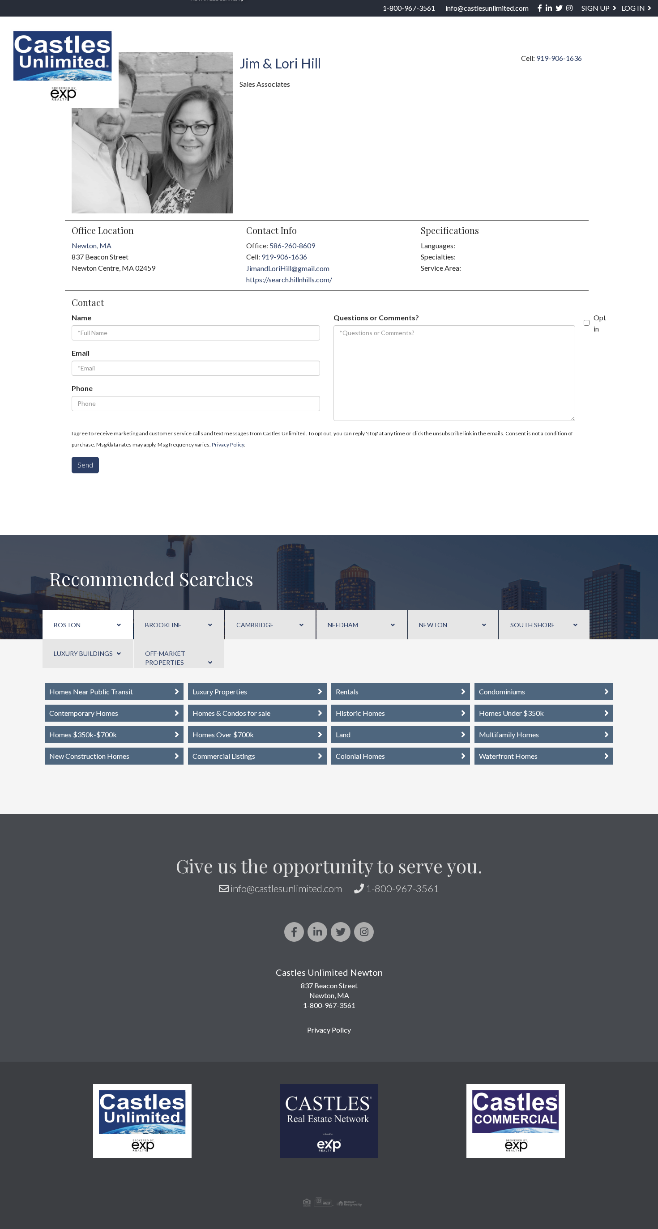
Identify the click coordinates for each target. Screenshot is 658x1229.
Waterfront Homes (508, 756)
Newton (433, 625)
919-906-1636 (284, 256)
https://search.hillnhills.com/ (289, 279)
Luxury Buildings (83, 653)
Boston (67, 625)
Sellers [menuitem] (439, 47)
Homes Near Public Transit (91, 691)
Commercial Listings (223, 756)
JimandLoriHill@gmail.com (287, 268)
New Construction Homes (89, 756)
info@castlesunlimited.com (487, 8)
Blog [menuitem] (580, 47)
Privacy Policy (228, 444)
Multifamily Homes (509, 734)
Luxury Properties (219, 691)
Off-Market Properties (165, 658)
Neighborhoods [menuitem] (252, 47)
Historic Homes (360, 713)
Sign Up (595, 8)
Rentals (347, 691)
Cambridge (255, 625)
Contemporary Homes (83, 713)
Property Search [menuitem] (159, 47)
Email (81, 353)
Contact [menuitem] (627, 47)
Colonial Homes (360, 756)
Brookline (163, 625)
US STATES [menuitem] (329, 47)
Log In (633, 8)
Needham (343, 625)
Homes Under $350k (511, 713)
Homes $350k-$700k (83, 734)
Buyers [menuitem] (387, 47)
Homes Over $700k (223, 734)
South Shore (532, 625)
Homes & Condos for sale (231, 713)
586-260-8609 (292, 245)
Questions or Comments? (376, 317)
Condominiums (502, 691)
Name (81, 317)
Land (343, 734)
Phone (82, 388)
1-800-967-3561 (409, 8)
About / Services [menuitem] (512, 47)
